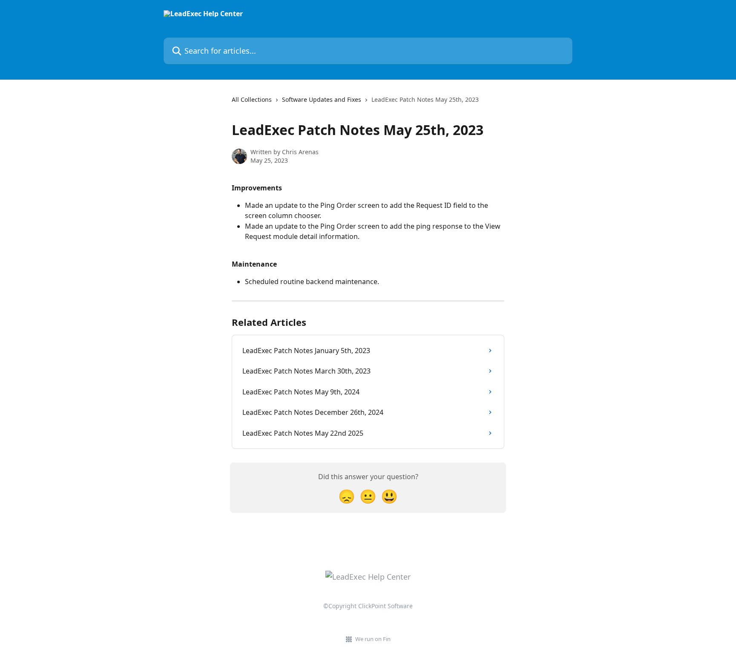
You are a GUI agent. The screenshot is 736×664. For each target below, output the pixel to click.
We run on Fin (373, 639)
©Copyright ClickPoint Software (368, 606)
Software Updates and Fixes (321, 99)
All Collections (252, 99)
